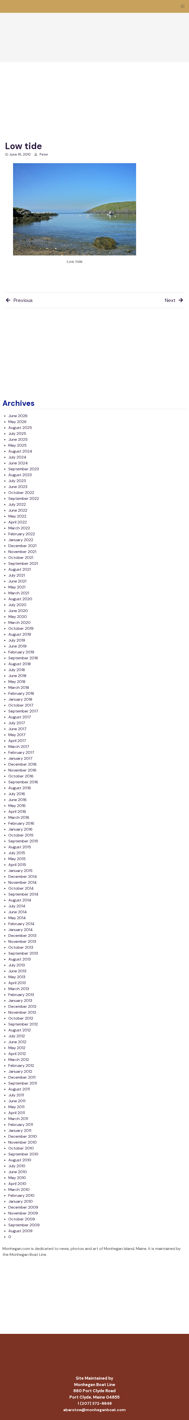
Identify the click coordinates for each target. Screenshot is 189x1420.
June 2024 (18, 463)
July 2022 (17, 504)
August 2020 (20, 598)
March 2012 (18, 1059)
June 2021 (17, 581)
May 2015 (17, 858)
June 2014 (17, 912)
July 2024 (17, 457)
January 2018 (20, 699)
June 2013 (17, 971)
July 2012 (16, 1036)
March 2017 (18, 746)
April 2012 (17, 1053)
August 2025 (20, 427)
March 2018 (18, 687)
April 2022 (17, 522)
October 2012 (20, 1018)
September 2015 (23, 841)
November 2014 (22, 882)
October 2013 (20, 947)
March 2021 (18, 593)
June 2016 (17, 799)
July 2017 (16, 723)
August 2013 (19, 959)
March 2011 (18, 1118)
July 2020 (17, 604)
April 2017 (17, 740)
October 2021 (20, 557)
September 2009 (24, 1225)
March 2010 (19, 1189)
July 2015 (16, 852)
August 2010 (19, 1160)
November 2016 (22, 770)
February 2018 (21, 693)
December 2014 (22, 876)
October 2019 (20, 628)
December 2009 (23, 1207)
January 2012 (20, 1071)
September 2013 (23, 953)
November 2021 (22, 551)
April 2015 (17, 864)
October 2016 (20, 776)
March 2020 (19, 622)
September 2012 (23, 1024)
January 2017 (20, 758)
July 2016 (16, 793)
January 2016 (20, 829)
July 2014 (16, 906)
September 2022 (23, 498)
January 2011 (19, 1130)
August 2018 (19, 663)
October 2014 (21, 888)
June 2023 (17, 486)
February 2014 (21, 923)
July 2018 (16, 669)
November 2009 (23, 1213)
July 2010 (16, 1165)
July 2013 (16, 965)
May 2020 (17, 616)
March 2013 (18, 988)
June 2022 (17, 510)
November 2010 (22, 1142)
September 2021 (23, 563)
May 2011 (16, 1106)
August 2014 (19, 900)
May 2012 (16, 1047)
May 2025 (17, 445)
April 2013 (17, 982)
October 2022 (21, 492)
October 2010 (21, 1148)
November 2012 (22, 1012)
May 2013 (16, 976)
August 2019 (19, 634)
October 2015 (20, 835)
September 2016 (23, 782)
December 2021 (22, 545)
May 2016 (17, 805)
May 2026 (17, 421)
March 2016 (18, 817)
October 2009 (21, 1219)
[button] (182, 6)
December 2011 (21, 1077)
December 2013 (22, 935)
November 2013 (22, 941)
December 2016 (22, 764)
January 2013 (20, 1000)
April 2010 (17, 1183)
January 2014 (20, 929)
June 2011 (16, 1101)
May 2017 (17, 734)
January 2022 (20, 539)
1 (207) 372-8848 (95, 1403)
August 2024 (20, 451)
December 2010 (22, 1136)
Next (170, 300)
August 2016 (19, 787)
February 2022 (21, 533)
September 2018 (23, 658)
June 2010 (17, 1171)
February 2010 (21, 1195)
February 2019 (21, 652)
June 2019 (17, 646)
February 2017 (21, 752)
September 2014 (23, 894)
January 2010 (20, 1201)
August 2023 (20, 474)
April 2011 (16, 1112)
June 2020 (18, 610)
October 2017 (20, 705)
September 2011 (22, 1083)
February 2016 (21, 823)
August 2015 (19, 847)
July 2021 (16, 575)
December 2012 (22, 1006)
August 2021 (19, 569)
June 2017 (17, 728)
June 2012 (17, 1041)
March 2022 (19, 528)
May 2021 (16, 587)
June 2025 (18, 439)
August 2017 (19, 717)
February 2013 (21, 994)
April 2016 (17, 811)
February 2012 (21, 1065)
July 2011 (16, 1095)
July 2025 (17, 433)
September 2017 (23, 711)
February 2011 (20, 1124)
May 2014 (17, 917)
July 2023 (17, 480)
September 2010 (23, 1154)
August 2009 (20, 1230)
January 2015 (20, 870)
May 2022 (17, 516)
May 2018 (16, 681)
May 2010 (17, 1177)
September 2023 (23, 469)
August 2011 (19, 1089)
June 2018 (17, 675)
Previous (23, 300)
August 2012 (19, 1030)
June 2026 (18, 415)
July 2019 (16, 640)
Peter (44, 154)
